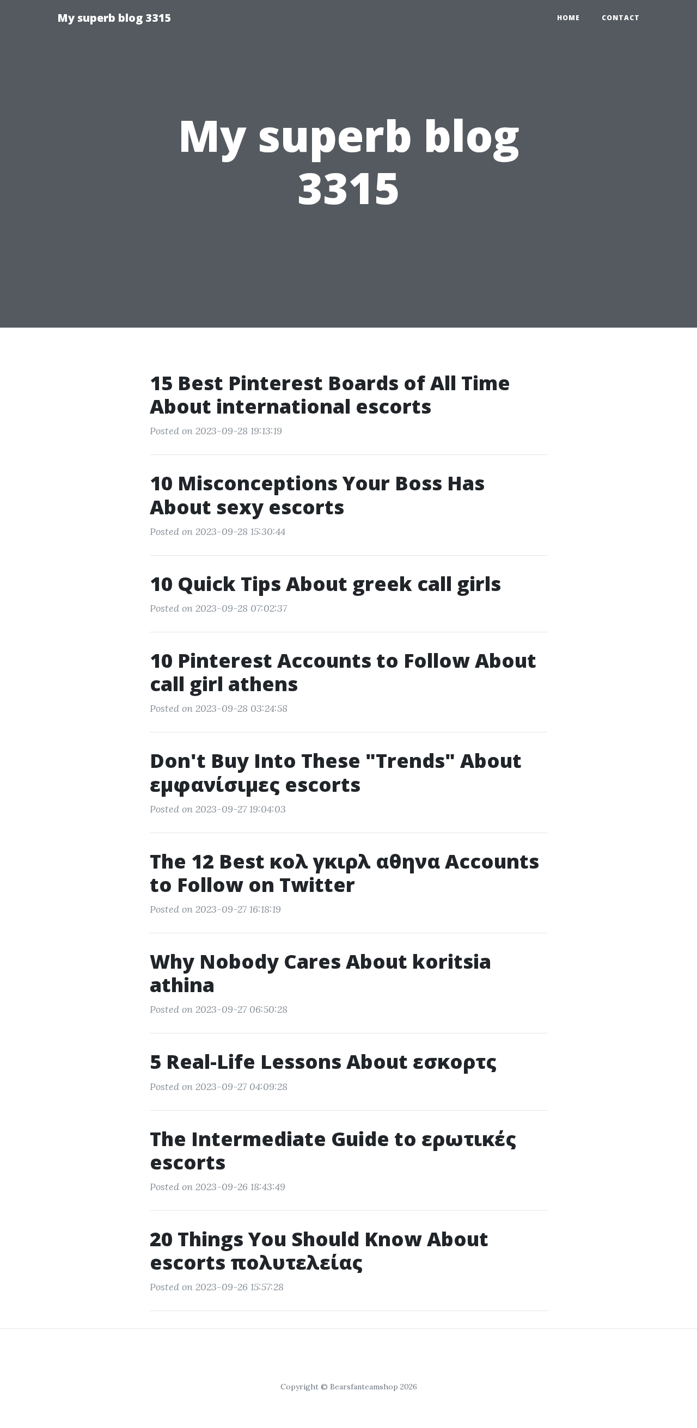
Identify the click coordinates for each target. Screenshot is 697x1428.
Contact (621, 17)
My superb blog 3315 (114, 17)
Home (568, 17)
